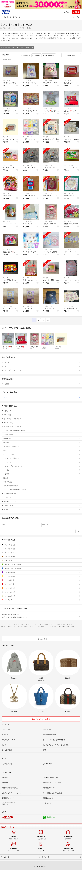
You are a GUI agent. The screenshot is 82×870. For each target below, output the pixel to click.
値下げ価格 (5, 384)
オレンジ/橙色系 (9, 588)
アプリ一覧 (45, 857)
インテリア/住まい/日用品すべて (14, 430)
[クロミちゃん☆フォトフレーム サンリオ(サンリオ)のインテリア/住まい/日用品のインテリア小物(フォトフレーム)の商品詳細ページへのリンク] (10, 71)
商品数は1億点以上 (13, 837)
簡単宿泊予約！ (68, 837)
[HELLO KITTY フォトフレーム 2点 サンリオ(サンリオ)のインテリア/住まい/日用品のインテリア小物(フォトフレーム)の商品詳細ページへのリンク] (10, 155)
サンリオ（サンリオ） (8, 47)
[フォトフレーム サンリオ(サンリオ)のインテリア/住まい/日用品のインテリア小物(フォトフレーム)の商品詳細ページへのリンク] (51, 296)
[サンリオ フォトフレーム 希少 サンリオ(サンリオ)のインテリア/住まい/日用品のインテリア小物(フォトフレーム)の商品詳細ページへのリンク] (71, 155)
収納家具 (6, 442)
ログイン (67, 12)
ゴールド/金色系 (9, 596)
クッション (9, 462)
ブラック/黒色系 (9, 545)
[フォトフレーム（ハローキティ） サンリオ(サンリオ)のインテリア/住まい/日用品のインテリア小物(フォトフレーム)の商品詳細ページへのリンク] (10, 212)
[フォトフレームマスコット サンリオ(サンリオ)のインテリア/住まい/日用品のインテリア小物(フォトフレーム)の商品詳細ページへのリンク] (31, 155)
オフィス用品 (7, 482)
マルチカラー (8, 600)
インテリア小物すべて (12, 458)
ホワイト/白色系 (9, 549)
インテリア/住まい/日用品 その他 (14, 489)
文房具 (5, 478)
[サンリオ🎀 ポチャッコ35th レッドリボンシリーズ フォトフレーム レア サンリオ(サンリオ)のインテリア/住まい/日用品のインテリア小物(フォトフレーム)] (71, 99)
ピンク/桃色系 (9, 580)
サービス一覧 (5, 857)
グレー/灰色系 (9, 553)
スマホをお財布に (41, 849)
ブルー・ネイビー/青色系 (12, 568)
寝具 (4, 450)
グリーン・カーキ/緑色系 (12, 564)
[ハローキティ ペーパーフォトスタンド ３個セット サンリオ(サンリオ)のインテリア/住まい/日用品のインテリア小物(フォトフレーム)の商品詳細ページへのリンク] (71, 240)
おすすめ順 (36, 55)
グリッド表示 (48, 55)
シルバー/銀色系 (9, 592)
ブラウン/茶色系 (9, 556)
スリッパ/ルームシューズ (13, 466)
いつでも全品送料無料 (41, 837)
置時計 (7, 474)
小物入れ (8, 470)
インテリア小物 (8, 454)
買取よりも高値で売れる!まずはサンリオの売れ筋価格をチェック (15, 615)
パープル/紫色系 (9, 572)
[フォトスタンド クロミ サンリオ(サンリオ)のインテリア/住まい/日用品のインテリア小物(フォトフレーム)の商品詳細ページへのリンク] (31, 296)
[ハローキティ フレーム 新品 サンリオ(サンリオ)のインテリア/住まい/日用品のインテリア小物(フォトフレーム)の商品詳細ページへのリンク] (31, 212)
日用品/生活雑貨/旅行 (10, 486)
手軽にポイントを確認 (68, 849)
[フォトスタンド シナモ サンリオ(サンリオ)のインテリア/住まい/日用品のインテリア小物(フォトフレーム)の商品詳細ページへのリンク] (10, 296)
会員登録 (76, 12)
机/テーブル (7, 438)
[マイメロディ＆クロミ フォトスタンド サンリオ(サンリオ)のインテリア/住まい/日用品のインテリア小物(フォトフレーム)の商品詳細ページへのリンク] (51, 71)
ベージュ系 (8, 560)
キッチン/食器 (8, 434)
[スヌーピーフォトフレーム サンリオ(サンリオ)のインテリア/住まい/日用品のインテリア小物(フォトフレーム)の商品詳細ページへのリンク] (31, 184)
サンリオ (5, 397)
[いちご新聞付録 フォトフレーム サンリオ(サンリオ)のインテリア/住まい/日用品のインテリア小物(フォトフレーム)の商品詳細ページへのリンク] (10, 268)
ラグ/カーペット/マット (11, 446)
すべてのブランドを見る (41, 719)
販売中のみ (26, 55)
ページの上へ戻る (41, 639)
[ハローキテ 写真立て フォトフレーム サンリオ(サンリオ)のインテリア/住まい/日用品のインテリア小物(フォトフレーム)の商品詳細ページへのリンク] (51, 268)
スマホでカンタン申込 (13, 849)
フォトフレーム (25, 47)
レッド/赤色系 (9, 584)
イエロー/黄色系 (9, 576)
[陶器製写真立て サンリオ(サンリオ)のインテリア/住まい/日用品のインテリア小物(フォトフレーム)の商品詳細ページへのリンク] (71, 184)
